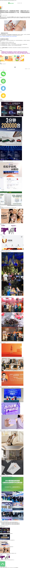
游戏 (5, 0)
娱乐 (2, 0)
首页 (0, 0)
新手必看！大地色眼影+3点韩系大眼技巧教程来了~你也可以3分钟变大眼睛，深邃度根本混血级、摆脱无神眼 (15, 53)
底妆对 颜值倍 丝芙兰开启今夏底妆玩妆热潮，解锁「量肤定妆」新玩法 (8, 207)
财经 (11, 0)
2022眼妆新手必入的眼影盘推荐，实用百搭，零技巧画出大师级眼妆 (9, 36)
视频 (9, 0)
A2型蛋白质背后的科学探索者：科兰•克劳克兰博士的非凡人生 (7, 223)
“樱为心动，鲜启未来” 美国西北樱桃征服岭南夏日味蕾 (6, 297)
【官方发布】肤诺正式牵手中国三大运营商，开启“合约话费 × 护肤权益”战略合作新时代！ (10, 387)
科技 (15, 0)
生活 (7, 0)
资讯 (1, 0)
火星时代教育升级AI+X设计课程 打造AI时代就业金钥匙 (6, 100)
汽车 (14, 0)
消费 (13, 0)
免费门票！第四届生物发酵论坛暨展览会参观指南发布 (6, 476)
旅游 (6, 0)
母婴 (8, 0)
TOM (2, 15)
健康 (12, 0)
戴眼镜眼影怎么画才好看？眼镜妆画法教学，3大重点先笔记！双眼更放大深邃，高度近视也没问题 (14, 51)
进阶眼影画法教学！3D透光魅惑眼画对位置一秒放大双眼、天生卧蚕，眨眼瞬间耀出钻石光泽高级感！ (14, 52)
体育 (4, 0)
